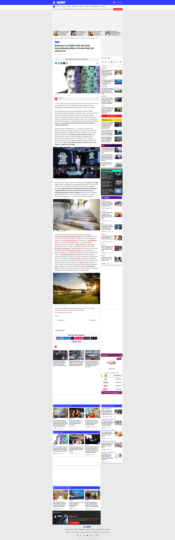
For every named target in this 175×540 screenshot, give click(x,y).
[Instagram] (105, 62)
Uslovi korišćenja (105, 532)
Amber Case (83, 262)
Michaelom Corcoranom (62, 248)
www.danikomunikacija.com (62, 312)
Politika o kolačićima (85, 532)
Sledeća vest (93, 320)
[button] (56, 63)
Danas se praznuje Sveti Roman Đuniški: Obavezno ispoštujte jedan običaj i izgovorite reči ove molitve (90, 9)
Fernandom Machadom (70, 240)
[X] (108, 62)
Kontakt (72, 532)
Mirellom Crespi (75, 258)
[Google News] (120, 62)
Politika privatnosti (97, 532)
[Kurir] (59, 2)
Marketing (68, 532)
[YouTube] (111, 62)
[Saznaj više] (99, 512)
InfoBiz (61, 38)
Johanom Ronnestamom (67, 254)
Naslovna (57, 38)
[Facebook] (102, 62)
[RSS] (117, 62)
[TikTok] (114, 62)
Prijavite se (75, 522)
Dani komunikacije (59, 330)
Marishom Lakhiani (76, 250)
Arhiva (91, 532)
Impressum (77, 532)
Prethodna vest (61, 320)
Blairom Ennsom (80, 244)
